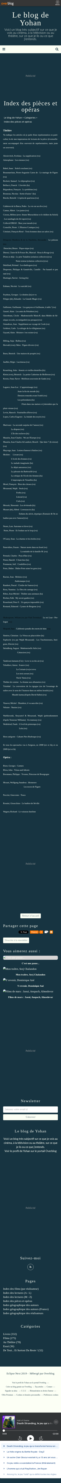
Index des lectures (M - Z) (17, 1296)
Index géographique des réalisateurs (23, 1313)
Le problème (27, 189)
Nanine (14, 707)
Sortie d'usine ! (26, 194)
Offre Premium (7, 1395)
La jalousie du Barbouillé (22, 471)
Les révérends (26, 505)
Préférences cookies (51, 1395)
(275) (9, 1338)
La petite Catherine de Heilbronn (37, 374)
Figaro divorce (28, 345)
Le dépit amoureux (19, 467)
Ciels (18, 501)
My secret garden (22, 598)
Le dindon (24, 294)
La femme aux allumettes (30, 682)
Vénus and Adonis (21, 770)
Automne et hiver (21, 526)
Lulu (21, 728)
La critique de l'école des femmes (25, 476)
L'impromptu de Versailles (22, 480)
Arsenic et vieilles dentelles (30, 370)
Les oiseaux (20, 160)
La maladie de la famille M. (32, 551)
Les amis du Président (25, 311)
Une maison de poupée (26, 353)
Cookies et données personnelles (28, 1395)
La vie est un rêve (35, 206)
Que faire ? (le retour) (49, 442)
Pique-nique (24, 248)
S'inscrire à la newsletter (16, 940)
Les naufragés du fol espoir (15, 219)
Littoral (19, 497)
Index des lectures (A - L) (17, 1292)
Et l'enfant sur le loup (25, 530)
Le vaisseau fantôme (27, 811)
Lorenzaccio (26, 509)
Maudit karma (18, 695)
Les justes (21, 210)
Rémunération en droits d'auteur (41, 1391)
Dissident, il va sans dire (28, 703)
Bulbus (19, 341)
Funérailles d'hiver (25, 412)
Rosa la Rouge (43, 252)
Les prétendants (24, 400)
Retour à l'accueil (30, 916)
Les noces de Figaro (32, 787)
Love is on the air (32, 661)
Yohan (26, 1151)
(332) (10, 1334)
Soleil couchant (21, 168)
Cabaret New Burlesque (27, 736)
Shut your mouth (25, 223)
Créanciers (21, 652)
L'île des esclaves (18, 433)
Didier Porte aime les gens (26, 568)
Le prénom (53, 240)
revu (34, 669)
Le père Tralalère (23, 257)
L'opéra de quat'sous (26, 198)
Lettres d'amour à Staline (27, 450)
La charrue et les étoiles (26, 539)
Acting (22, 278)
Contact (49, 1387)
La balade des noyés (32, 417)
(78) (12, 1342)
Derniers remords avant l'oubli (30, 395)
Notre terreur (21, 261)
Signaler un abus (11, 1391)
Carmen (20, 766)
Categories (30, 117)
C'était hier (20, 560)
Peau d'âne (23, 556)
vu (35, 294)
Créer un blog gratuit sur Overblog (19, 1387)
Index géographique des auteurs (21, 1305)
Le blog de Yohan (30, 18)
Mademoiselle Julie (28, 648)
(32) (23, 1350)
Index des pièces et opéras (17, 1301)
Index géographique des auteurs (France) (26, 1309)
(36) (8, 1346)
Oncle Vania (21, 678)
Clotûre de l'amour (26, 585)
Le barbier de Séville (30, 803)
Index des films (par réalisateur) (21, 1288)
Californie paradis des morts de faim (31, 628)
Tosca (23, 795)
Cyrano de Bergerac (28, 606)
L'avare (16, 454)
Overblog (49, 1373)
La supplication (29, 156)
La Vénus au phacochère (30, 635)
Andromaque (20, 581)
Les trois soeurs (22, 673)
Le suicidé (22, 286)
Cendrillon (22, 564)
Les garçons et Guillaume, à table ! (37, 307)
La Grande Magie (30, 299)
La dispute (15, 429)
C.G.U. (24, 1391)
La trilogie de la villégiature (29, 328)
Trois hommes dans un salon (37, 231)
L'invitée (22, 185)
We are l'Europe (29, 438)
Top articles (39, 1387)
